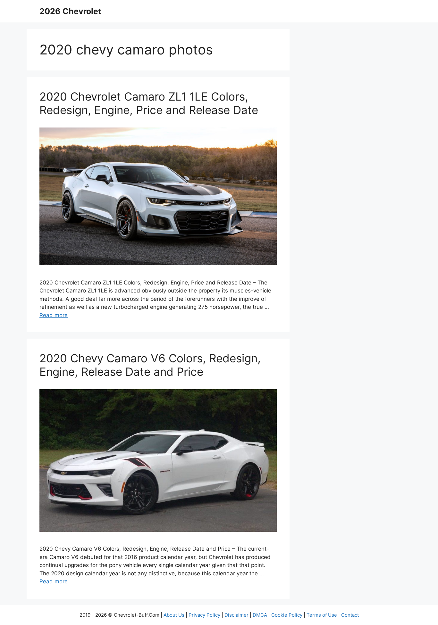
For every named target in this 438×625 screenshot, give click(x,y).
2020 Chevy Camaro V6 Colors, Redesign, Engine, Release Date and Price (150, 364)
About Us (174, 615)
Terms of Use (322, 615)
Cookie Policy (286, 615)
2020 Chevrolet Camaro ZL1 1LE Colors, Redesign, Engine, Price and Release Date (148, 103)
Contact (350, 615)
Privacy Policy (204, 615)
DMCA (260, 615)
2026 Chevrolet (70, 11)
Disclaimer (236, 615)
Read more (53, 315)
